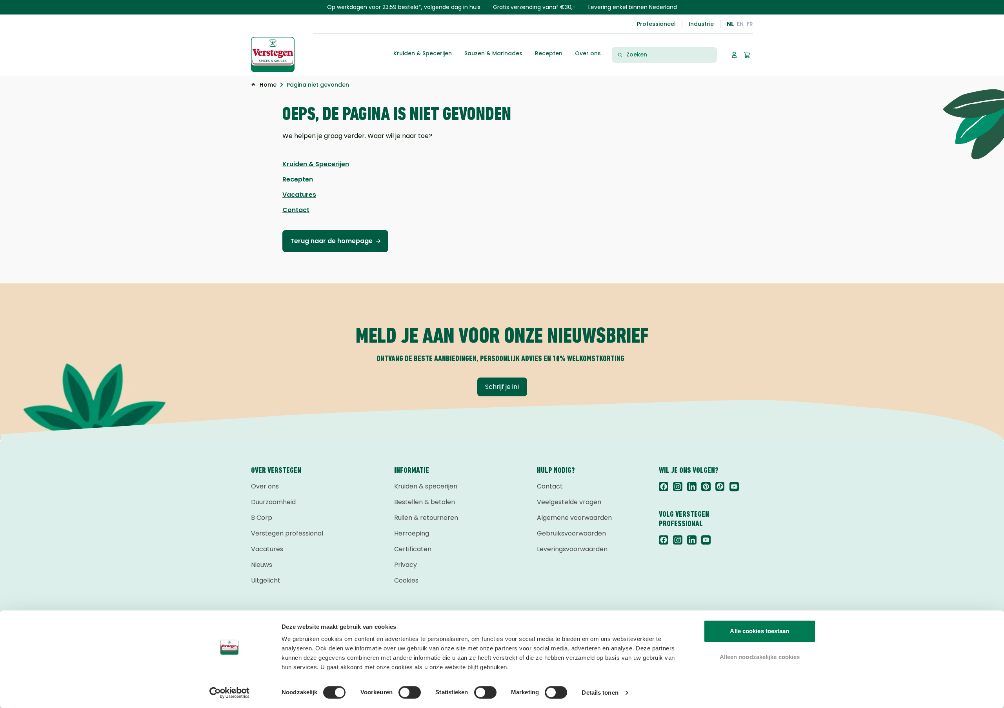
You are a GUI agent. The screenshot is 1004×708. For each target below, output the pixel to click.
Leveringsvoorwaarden (572, 549)
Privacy (405, 564)
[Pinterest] (706, 486)
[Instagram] (677, 486)
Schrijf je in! (502, 386)
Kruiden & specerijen (425, 486)
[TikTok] (720, 486)
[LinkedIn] (692, 486)
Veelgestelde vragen (569, 501)
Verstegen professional (287, 533)
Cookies (406, 580)
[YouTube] (734, 486)
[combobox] (669, 55)
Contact (550, 486)
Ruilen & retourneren (426, 517)
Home (268, 85)
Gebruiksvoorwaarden (571, 533)
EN (740, 24)
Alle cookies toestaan (759, 631)
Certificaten (412, 549)
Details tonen (600, 692)
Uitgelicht (265, 580)
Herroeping (411, 533)
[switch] (409, 692)
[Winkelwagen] (746, 55)
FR (750, 24)
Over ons (265, 486)
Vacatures (267, 549)
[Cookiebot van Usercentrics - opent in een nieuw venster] (229, 693)
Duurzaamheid (273, 501)
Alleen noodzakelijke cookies (760, 657)
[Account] (734, 55)
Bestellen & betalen (424, 501)
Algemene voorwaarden (574, 517)
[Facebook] (663, 486)
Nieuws (261, 564)
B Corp (261, 517)
